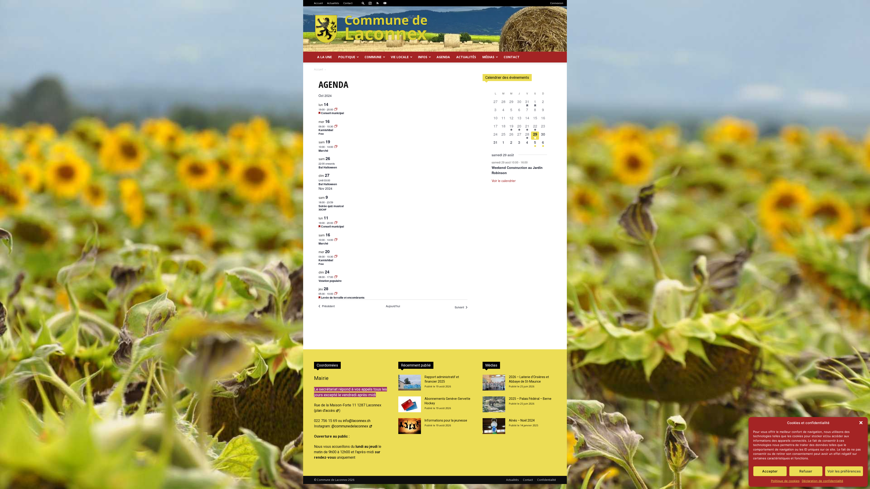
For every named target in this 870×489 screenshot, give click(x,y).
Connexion (556, 3)
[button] (861, 422)
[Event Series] (335, 109)
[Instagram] (370, 3)
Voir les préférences (844, 471)
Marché (323, 151)
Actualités (333, 3)
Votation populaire (330, 281)
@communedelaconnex (349, 426)
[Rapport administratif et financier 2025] (409, 383)
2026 (351, 480)
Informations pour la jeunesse (446, 420)
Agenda (443, 57)
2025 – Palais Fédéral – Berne (530, 398)
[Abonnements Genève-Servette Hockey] (409, 404)
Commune (373, 57)
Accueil (318, 3)
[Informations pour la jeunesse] (409, 426)
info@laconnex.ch (356, 421)
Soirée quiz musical (331, 206)
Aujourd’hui (393, 306)
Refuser (805, 471)
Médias (488, 57)
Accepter (770, 471)
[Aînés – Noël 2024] (494, 426)
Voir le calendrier (504, 180)
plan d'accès (325, 410)
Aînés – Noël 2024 (522, 420)
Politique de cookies (785, 481)
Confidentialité (546, 480)
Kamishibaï (326, 130)
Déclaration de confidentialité (822, 481)
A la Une (324, 57)
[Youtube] (385, 3)
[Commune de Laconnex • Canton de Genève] (371, 29)
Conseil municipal (332, 113)
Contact (348, 3)
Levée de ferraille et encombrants (343, 297)
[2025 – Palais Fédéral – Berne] (494, 404)
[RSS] (377, 3)
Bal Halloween (328, 167)
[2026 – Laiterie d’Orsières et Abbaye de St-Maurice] (494, 383)
